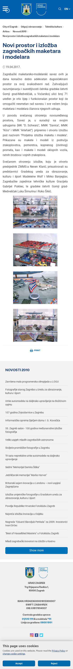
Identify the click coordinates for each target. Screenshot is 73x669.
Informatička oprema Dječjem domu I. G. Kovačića (32, 420)
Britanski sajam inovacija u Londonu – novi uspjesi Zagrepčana (32, 485)
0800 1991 (46, 622)
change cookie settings (14, 653)
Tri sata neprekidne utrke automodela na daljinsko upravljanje (32, 457)
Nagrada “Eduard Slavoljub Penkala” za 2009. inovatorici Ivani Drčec (36, 523)
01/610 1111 (27, 618)
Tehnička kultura (53, 26)
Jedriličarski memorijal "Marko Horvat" (26, 475)
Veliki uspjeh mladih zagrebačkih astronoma (29, 439)
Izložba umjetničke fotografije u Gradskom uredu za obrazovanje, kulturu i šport (33, 496)
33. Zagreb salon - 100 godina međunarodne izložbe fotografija (33, 430)
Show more (36, 550)
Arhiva (6, 31)
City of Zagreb (10, 26)
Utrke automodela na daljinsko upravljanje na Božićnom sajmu (35, 403)
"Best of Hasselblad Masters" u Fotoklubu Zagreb (32, 533)
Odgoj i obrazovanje (31, 26)
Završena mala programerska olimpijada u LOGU (32, 381)
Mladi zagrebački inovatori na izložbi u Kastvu (30, 541)
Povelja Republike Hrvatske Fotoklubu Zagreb (30, 506)
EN (66, 8)
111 (50, 618)
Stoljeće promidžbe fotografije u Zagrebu (27, 447)
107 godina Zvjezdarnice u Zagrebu (24, 412)
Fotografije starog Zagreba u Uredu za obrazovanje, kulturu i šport (33, 391)
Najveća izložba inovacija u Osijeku (24, 514)
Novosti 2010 (19, 31)
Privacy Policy (58, 650)
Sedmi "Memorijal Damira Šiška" (22, 467)
